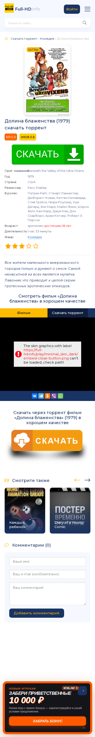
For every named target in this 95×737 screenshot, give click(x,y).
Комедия (35, 237)
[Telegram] (41, 396)
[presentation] (77, 479)
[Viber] (54, 396)
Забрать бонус (47, 721)
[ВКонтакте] (34, 396)
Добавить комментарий (36, 613)
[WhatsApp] (60, 396)
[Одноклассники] (47, 396)
